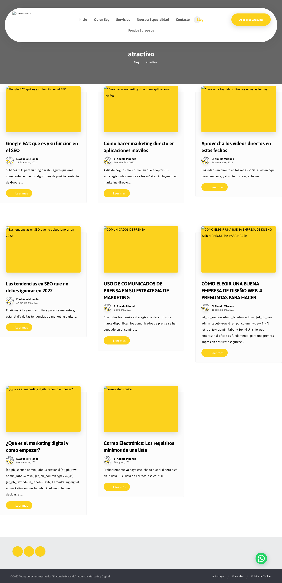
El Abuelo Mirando (27, 159)
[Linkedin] (40, 551)
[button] (261, 558)
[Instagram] (29, 551)
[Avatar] (10, 160)
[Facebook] (17, 551)
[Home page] (126, 62)
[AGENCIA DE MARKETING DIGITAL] (24, 18)
